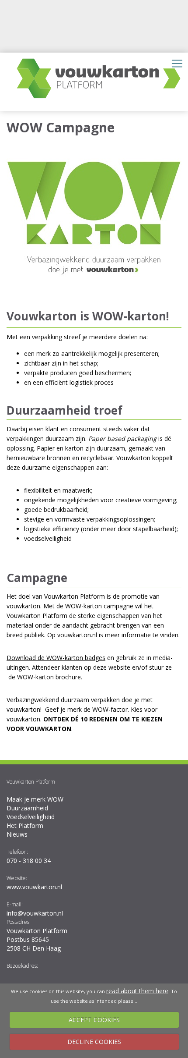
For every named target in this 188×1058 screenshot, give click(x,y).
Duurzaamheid (27, 808)
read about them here (137, 991)
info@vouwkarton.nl (35, 913)
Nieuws (17, 834)
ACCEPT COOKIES (94, 1019)
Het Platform (25, 825)
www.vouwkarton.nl (34, 887)
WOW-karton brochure (49, 677)
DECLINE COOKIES (94, 1041)
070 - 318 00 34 (29, 860)
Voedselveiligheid (31, 817)
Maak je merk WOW (35, 799)
